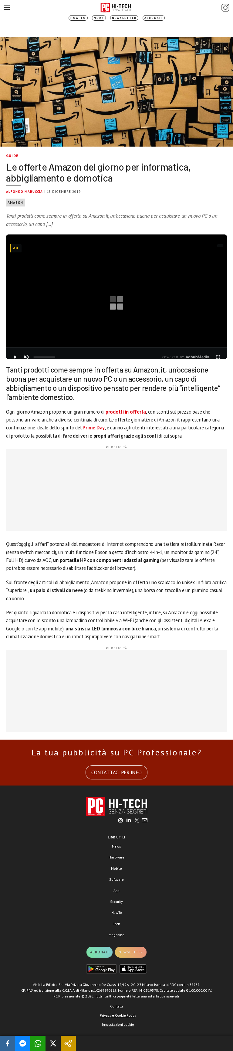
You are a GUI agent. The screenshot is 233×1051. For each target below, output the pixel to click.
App (116, 890)
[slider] (44, 357)
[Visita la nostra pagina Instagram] (120, 820)
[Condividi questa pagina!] (68, 1043)
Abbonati (153, 17)
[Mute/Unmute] (26, 357)
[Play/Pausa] (15, 357)
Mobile (116, 868)
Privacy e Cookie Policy (118, 1015)
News (99, 17)
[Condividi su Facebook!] (7, 1043)
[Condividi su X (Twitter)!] (53, 1043)
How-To (78, 17)
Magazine (116, 934)
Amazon (15, 202)
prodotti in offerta (126, 411)
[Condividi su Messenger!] (22, 1043)
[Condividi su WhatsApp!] (38, 1043)
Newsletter (124, 17)
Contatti (116, 1006)
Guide (12, 155)
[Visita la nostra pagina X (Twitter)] (136, 820)
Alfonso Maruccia (24, 191)
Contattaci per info (116, 772)
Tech (116, 923)
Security (116, 901)
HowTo (116, 912)
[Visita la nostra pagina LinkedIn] (128, 820)
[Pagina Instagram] (225, 7)
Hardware (116, 857)
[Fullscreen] (218, 357)
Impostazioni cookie (118, 1024)
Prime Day (94, 427)
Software (116, 879)
